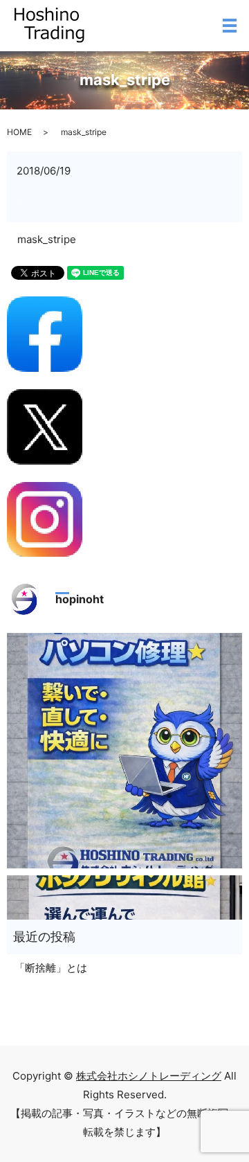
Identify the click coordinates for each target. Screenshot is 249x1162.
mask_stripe (46, 239)
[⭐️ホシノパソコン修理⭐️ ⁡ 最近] (124, 750)
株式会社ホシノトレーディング (148, 1075)
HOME (19, 132)
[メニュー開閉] (230, 26)
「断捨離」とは (51, 967)
